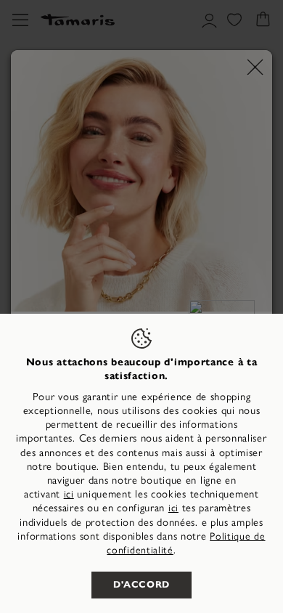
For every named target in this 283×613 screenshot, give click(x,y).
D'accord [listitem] (141, 584)
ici (69, 494)
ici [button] (173, 508)
